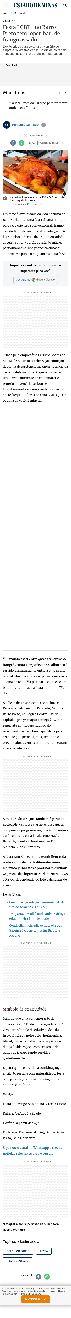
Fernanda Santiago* (26, 124)
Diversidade (20, 13)
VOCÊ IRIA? (9, 21)
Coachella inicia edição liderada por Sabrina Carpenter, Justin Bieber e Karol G (35, 930)
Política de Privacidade (29, 1294)
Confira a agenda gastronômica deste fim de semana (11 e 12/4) (37, 904)
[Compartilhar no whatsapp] (21, 143)
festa (44, 1251)
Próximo (66, 93)
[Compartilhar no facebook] (13, 143)
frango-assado (17, 1260)
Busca (65, 5)
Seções (6, 5)
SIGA (32, 143)
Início (5, 13)
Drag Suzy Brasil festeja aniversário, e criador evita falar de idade (37, 916)
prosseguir (35, 1299)
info (43, 125)
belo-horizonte (18, 1251)
